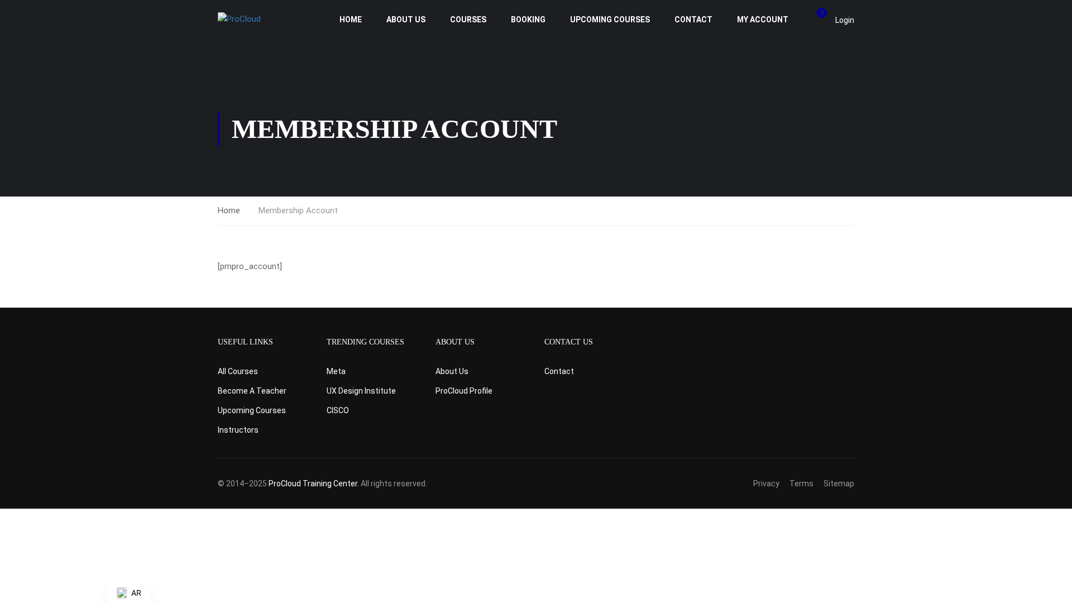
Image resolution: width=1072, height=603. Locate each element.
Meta (336, 371)
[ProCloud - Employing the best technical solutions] (261, 19)
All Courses (238, 371)
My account (762, 19)
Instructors (238, 429)
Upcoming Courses (610, 19)
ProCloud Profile (464, 390)
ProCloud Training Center (313, 483)
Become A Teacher (252, 390)
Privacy (766, 483)
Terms (801, 483)
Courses (468, 19)
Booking (528, 19)
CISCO (338, 410)
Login (844, 20)
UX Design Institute (361, 390)
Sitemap (839, 483)
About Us (405, 19)
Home (350, 19)
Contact (693, 19)
